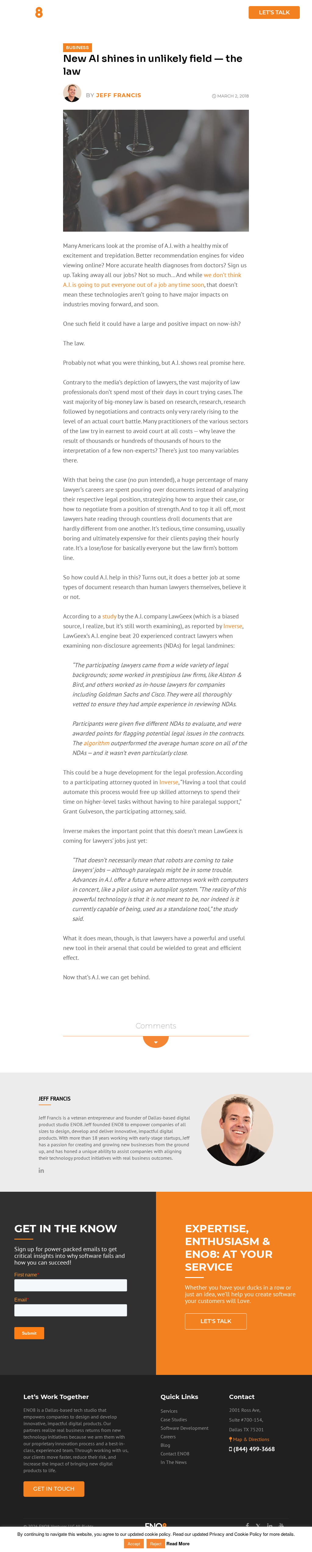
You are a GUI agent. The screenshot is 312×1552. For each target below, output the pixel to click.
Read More (178, 1543)
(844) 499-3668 (253, 1449)
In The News (174, 1462)
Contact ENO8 (175, 1454)
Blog (236, 12)
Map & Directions (251, 1439)
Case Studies (206, 12)
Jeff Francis (118, 95)
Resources (162, 12)
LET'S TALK (215, 1321)
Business (77, 47)
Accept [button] (134, 1544)
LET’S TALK (274, 12)
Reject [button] (155, 1544)
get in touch (54, 1489)
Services (125, 12)
